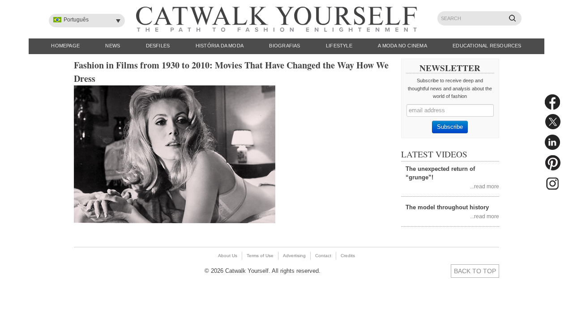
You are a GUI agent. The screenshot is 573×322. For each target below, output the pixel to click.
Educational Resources (487, 45)
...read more (484, 186)
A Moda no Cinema (402, 45)
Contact (323, 255)
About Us (227, 255)
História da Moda (220, 45)
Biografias (284, 45)
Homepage (65, 45)
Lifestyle (339, 45)
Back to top (475, 271)
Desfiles (158, 45)
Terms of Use (260, 255)
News (112, 45)
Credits (348, 255)
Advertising (294, 255)
